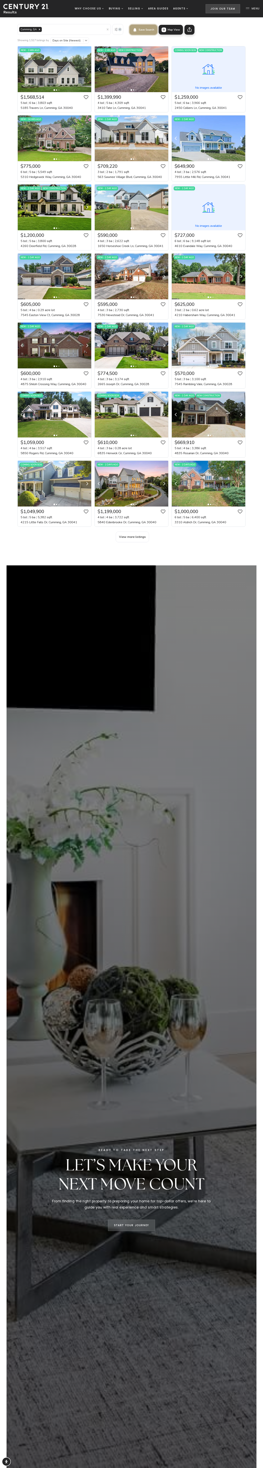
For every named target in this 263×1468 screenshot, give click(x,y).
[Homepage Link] (26, 8)
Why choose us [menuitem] (88, 8)
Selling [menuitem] (134, 8)
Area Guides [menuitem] (158, 8)
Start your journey (131, 1225)
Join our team (222, 9)
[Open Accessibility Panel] (6, 1461)
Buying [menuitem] (115, 8)
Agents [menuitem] (179, 8)
